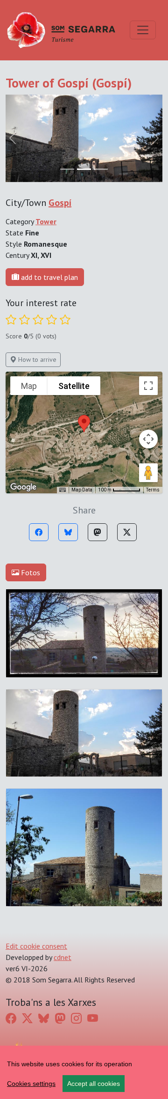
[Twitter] (127, 532)
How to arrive (36, 359)
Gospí (60, 203)
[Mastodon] (97, 532)
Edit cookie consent (36, 946)
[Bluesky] (68, 532)
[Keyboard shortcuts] (62, 490)
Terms (153, 489)
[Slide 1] (84, 169)
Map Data (81, 489)
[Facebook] (39, 532)
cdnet (62, 957)
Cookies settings (31, 1083)
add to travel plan (48, 277)
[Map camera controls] (148, 439)
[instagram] (76, 1018)
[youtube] (92, 1018)
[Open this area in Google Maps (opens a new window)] (23, 487)
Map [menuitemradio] (29, 386)
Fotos (29, 572)
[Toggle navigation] (143, 30)
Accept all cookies (93, 1083)
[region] (84, 1072)
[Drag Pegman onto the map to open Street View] (148, 472)
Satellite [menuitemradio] (74, 386)
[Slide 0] (67, 169)
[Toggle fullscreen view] (148, 385)
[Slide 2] (101, 169)
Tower (45, 221)
